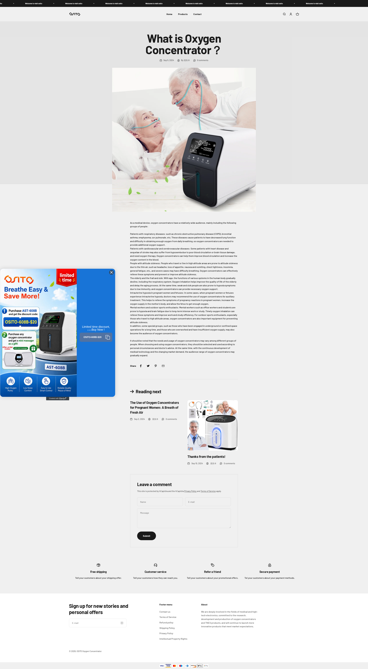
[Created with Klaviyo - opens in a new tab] (57, 398)
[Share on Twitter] (148, 366)
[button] (96, 337)
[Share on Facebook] (141, 366)
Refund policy (166, 622)
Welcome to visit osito (21, 3)
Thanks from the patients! (206, 456)
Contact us (164, 611)
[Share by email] (163, 366)
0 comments (202, 60)
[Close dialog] (111, 272)
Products (183, 14)
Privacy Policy (190, 491)
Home (169, 14)
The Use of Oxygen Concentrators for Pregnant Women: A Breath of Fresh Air (154, 407)
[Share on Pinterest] (156, 366)
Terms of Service (208, 491)
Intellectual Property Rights (173, 638)
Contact (197, 14)
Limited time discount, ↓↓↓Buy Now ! (96, 328)
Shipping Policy (167, 628)
